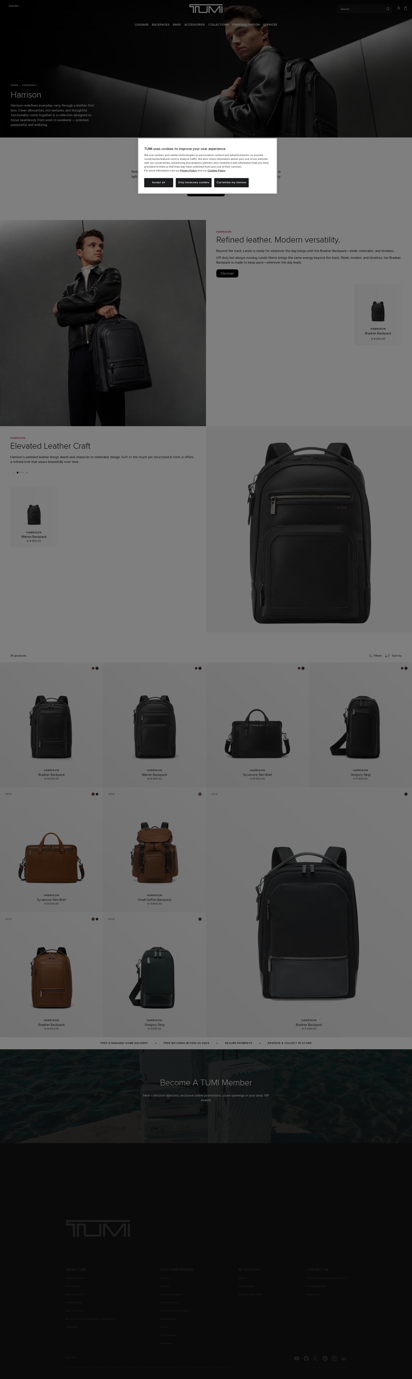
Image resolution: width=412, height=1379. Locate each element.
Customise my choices (231, 182)
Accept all (158, 182)
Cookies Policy (216, 170)
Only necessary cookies (193, 182)
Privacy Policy (188, 170)
